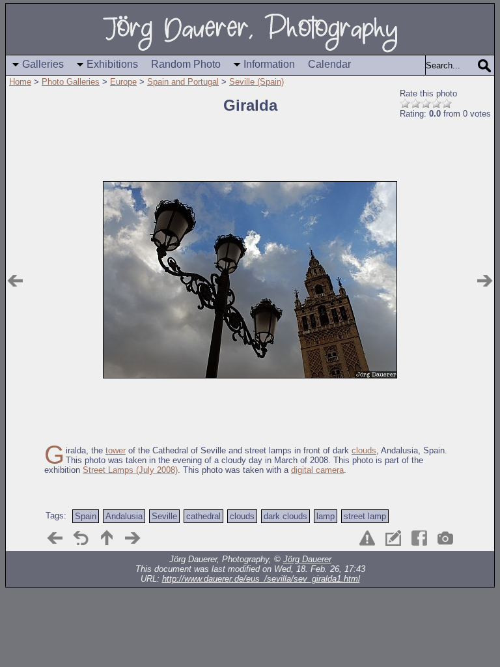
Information (269, 64)
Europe (123, 82)
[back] (80, 538)
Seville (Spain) (256, 82)
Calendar (329, 64)
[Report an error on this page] (367, 538)
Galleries (43, 64)
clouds (364, 450)
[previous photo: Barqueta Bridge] (15, 280)
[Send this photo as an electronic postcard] (393, 538)
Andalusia (124, 516)
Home (20, 82)
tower (115, 450)
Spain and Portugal (183, 82)
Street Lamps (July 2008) (130, 470)
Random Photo (186, 64)
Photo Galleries (71, 82)
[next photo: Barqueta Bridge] (485, 280)
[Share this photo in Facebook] (419, 538)
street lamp (365, 516)
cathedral (203, 516)
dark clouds (285, 516)
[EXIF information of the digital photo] (445, 538)
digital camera (317, 470)
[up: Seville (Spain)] (106, 538)
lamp (325, 516)
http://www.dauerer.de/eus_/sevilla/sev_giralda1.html (261, 579)
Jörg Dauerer (307, 559)
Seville (164, 516)
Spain (85, 516)
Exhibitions (112, 64)
